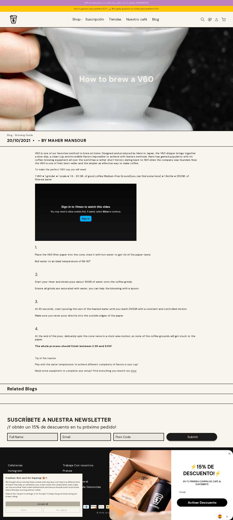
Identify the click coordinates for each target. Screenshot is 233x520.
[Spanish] (223, 517)
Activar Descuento (202, 502)
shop (133, 370)
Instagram (15, 471)
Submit (193, 437)
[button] (77, 19)
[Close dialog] (229, 453)
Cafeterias (15, 465)
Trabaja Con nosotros (78, 465)
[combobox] (223, 516)
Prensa (67, 471)
